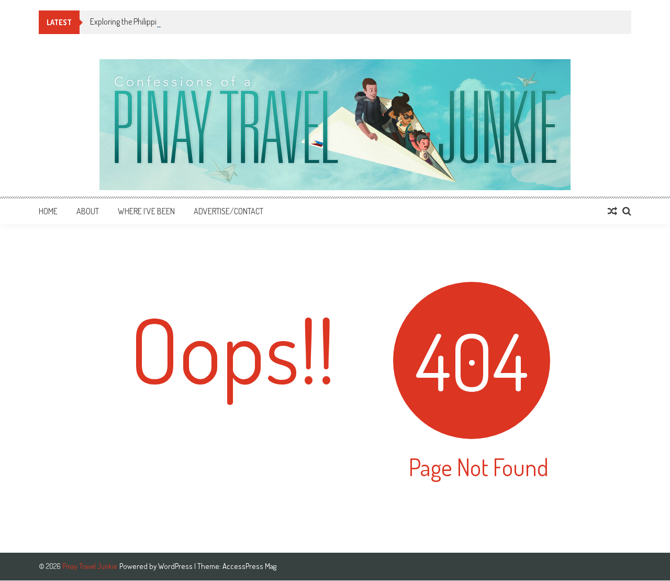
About (87, 211)
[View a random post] (612, 211)
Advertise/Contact (228, 211)
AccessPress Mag (249, 566)
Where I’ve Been (146, 211)
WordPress (176, 566)
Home (48, 211)
